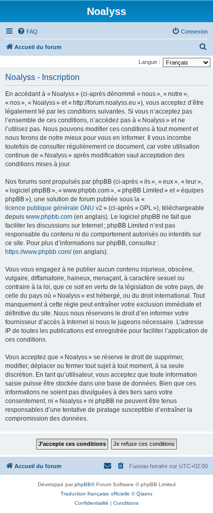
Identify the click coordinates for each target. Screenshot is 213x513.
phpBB (82, 484)
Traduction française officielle (95, 493)
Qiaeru (144, 493)
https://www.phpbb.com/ (38, 251)
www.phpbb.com (49, 216)
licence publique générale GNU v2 (53, 208)
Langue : (149, 62)
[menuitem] (27, 31)
